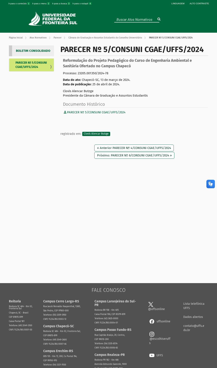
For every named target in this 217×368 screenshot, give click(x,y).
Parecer (57, 37)
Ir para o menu (40, 3)
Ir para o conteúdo (18, 3)
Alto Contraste (199, 3)
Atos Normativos (38, 37)
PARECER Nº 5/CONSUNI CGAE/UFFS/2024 (31, 65)
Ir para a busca (61, 3)
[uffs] (53, 19)
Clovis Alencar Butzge (96, 133)
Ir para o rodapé (81, 3)
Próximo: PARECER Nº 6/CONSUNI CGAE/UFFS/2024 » (134, 155)
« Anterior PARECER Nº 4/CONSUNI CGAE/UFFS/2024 (134, 148)
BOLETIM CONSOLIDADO (33, 51)
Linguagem (177, 3)
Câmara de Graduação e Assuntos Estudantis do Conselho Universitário (105, 37)
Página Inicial (16, 37)
